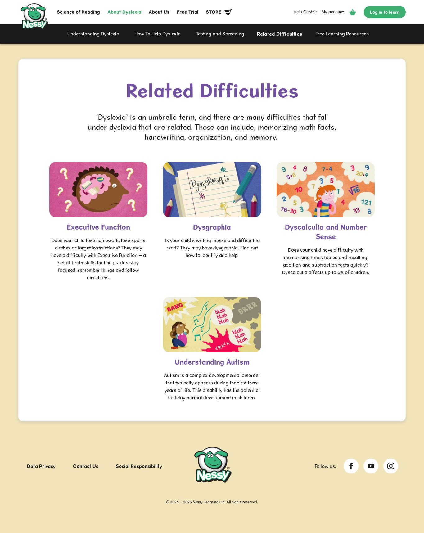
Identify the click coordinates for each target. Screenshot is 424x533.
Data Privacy (41, 466)
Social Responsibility (139, 466)
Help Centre (305, 11)
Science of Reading (78, 12)
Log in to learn (384, 12)
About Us (159, 12)
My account (333, 11)
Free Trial (187, 12)
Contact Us (85, 466)
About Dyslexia (124, 12)
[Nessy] (213, 480)
